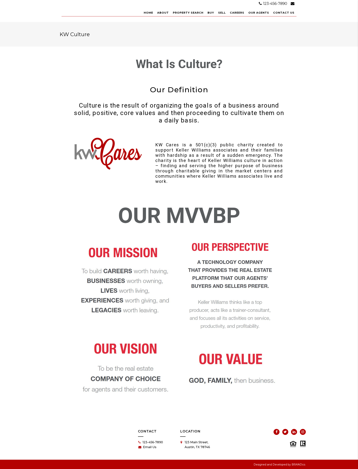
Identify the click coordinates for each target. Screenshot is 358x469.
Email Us (149, 447)
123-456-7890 (275, 3)
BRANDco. (299, 464)
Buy (211, 12)
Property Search (188, 12)
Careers (237, 12)
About (163, 12)
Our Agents (258, 12)
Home (148, 12)
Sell (222, 12)
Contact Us (283, 12)
